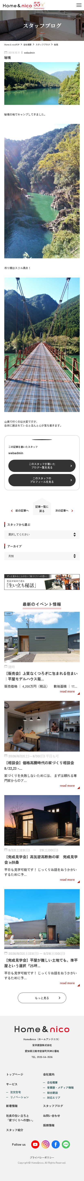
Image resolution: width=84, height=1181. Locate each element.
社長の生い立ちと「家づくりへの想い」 (20, 1118)
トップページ (14, 1074)
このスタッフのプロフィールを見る (42, 480)
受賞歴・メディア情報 (60, 1087)
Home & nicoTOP (11, 44)
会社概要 (27, 44)
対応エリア (53, 1097)
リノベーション (19, 1097)
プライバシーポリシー (42, 1157)
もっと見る (42, 998)
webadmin (29, 52)
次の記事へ (62, 510)
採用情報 (48, 1125)
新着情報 (12, 1106)
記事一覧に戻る (42, 509)
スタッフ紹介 (14, 1130)
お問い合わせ (51, 1116)
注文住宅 (15, 1092)
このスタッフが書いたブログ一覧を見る (42, 465)
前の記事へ (22, 510)
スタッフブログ (43, 44)
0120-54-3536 (45, 1057)
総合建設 (52, 1093)
